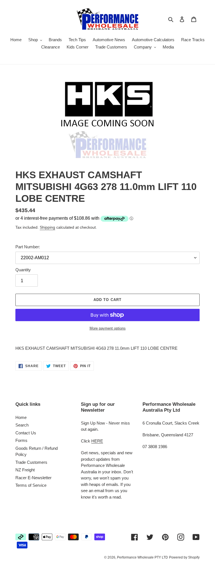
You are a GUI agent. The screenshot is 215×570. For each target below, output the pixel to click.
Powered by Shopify (184, 557)
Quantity (23, 269)
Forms (21, 440)
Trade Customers (31, 462)
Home (21, 417)
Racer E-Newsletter (33, 477)
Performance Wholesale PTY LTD (142, 557)
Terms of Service (30, 485)
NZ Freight (25, 469)
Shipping (47, 227)
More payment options (108, 328)
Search (22, 425)
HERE (97, 441)
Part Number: (27, 246)
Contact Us (25, 432)
